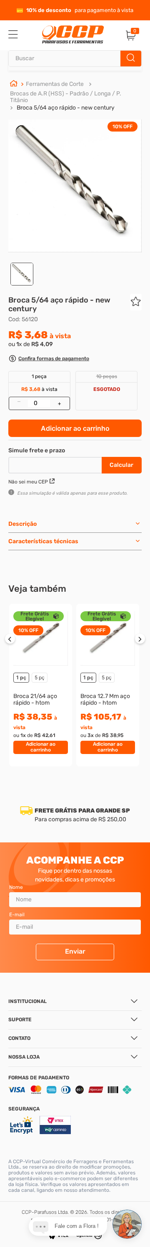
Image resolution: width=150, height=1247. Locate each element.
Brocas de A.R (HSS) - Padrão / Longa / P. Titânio (65, 97)
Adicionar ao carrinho (75, 428)
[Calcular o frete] (122, 465)
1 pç (21, 677)
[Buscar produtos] (130, 58)
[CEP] (56, 463)
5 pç (40, 677)
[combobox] (75, 58)
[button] (48, 359)
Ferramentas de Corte (55, 84)
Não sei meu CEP (28, 482)
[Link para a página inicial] (13, 84)
